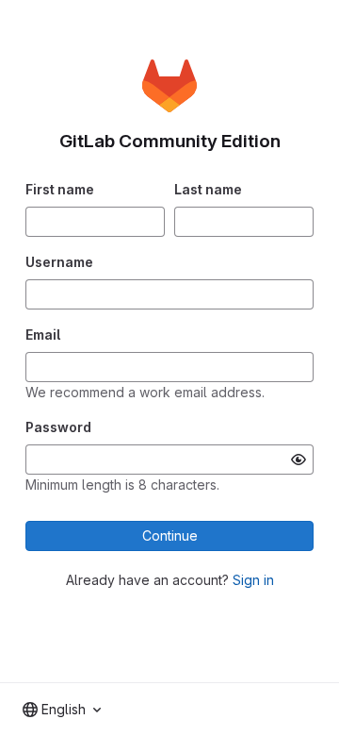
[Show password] (298, 459)
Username (59, 262)
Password (58, 427)
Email (42, 334)
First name (59, 189)
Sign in (253, 580)
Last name (208, 189)
